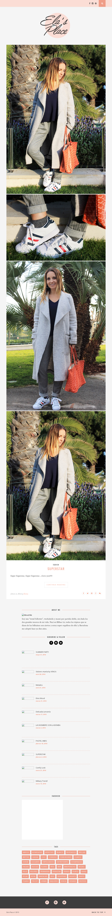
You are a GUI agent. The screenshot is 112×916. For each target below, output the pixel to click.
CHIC (44, 857)
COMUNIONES (65, 857)
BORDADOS (71, 852)
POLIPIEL (33, 871)
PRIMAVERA (45, 871)
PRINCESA (57, 871)
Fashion (56, 565)
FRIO (52, 867)
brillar (82, 852)
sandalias (43, 876)
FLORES (44, 867)
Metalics (39, 685)
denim (25, 862)
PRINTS (66, 871)
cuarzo (78, 857)
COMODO (53, 857)
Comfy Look (40, 767)
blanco (60, 852)
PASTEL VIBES (41, 741)
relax (25, 876)
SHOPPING (62, 876)
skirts (81, 876)
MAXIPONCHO (69, 867)
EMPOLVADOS (48, 862)
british (26, 857)
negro (82, 867)
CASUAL (35, 857)
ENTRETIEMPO (62, 862)
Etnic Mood (40, 698)
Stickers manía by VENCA (46, 671)
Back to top (98, 912)
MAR (59, 867)
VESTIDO (82, 881)
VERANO (73, 881)
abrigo (26, 852)
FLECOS (35, 867)
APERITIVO (49, 852)
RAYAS (84, 871)
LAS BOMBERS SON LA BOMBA (48, 725)
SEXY (52, 876)
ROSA (33, 876)
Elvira (25, 594)
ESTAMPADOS (76, 862)
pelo (25, 871)
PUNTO (75, 871)
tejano (26, 881)
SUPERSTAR (56, 568)
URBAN (44, 881)
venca (63, 881)
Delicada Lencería (43, 711)
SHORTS (72, 876)
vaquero (54, 881)
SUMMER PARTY (42, 652)
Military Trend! (42, 781)
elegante (35, 862)
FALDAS (26, 867)
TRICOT (35, 881)
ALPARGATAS (37, 852)
